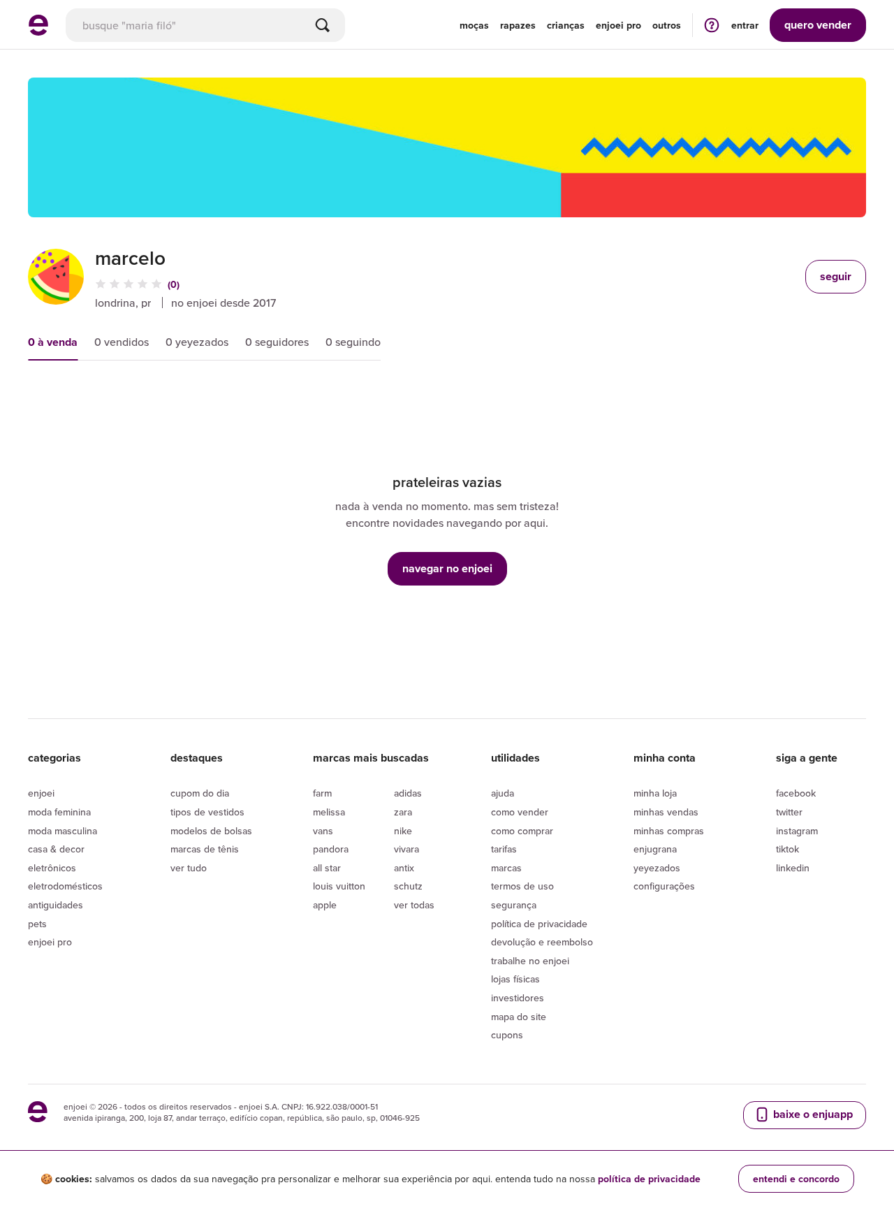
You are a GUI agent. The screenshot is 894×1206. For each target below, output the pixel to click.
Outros (666, 25)
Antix (404, 868)
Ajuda (502, 793)
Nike (403, 831)
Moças (474, 25)
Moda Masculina (62, 831)
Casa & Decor (56, 849)
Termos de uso (522, 886)
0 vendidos (121, 341)
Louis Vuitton (339, 886)
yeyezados (656, 868)
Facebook (796, 793)
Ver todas (414, 905)
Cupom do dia (199, 793)
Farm (322, 793)
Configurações (664, 886)
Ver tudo (188, 868)
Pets (37, 924)
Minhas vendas (665, 812)
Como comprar (522, 831)
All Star (327, 868)
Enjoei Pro (50, 942)
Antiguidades (55, 905)
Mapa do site (518, 1017)
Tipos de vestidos (207, 812)
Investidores (517, 998)
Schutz (408, 886)
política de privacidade (649, 1179)
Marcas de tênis (204, 849)
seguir (835, 276)
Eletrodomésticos (65, 886)
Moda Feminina (59, 812)
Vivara (406, 849)
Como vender (519, 812)
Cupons (507, 1035)
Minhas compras (668, 831)
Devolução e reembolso (542, 942)
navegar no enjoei (447, 568)
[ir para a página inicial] (38, 31)
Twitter (789, 812)
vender (817, 25)
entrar (745, 25)
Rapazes (518, 25)
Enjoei (41, 793)
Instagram (797, 831)
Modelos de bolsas (211, 831)
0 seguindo (353, 341)
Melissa (329, 812)
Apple (325, 905)
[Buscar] (322, 25)
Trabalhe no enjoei (530, 961)
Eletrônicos (52, 868)
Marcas (506, 868)
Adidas (408, 793)
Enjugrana (655, 849)
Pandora (331, 849)
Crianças (566, 25)
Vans (323, 831)
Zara (403, 812)
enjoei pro (618, 25)
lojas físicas (515, 979)
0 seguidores (277, 341)
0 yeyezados (197, 341)
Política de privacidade (539, 924)
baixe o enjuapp (811, 1114)
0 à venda (53, 342)
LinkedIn (792, 868)
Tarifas (504, 849)
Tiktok (787, 849)
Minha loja (655, 793)
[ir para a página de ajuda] (711, 25)
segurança (513, 905)
